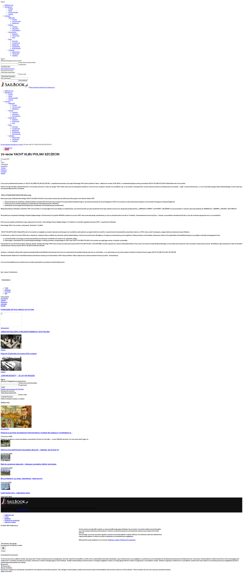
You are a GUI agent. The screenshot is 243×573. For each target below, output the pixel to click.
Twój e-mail (22, 74)
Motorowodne (13, 12)
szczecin (7, 292)
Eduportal (11, 17)
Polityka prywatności (12, 520)
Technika (11, 50)
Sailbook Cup (9, 5)
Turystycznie (16, 21)
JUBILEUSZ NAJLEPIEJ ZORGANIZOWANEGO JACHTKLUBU (25, 332)
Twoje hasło (22, 64)
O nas (7, 517)
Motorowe (15, 36)
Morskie (15, 41)
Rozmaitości (16, 30)
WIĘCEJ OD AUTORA (26, 310)
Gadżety (15, 55)
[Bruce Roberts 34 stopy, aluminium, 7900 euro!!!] (5, 475)
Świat (10, 10)
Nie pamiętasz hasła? (8, 69)
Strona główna (5, 144)
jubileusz (8, 290)
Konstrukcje (12, 32)
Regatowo (15, 23)
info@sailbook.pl (22, 510)
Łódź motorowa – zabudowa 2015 (15, 493)
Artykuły (7, 16)
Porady (14, 19)
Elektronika (16, 52)
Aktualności (8, 7)
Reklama (8, 518)
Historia (15, 27)
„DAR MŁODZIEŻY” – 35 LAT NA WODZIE (18, 376)
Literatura (15, 28)
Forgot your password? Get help (12, 389)
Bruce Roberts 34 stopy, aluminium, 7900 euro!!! (22, 478)
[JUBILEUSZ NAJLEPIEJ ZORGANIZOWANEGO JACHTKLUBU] (11, 326)
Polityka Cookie (10, 522)
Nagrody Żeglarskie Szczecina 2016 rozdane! (19, 354)
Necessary (6, 566)
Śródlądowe (16, 46)
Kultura (10, 25)
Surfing (10, 14)
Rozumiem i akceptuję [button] (9, 543)
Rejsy (10, 39)
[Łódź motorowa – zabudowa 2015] (5, 489)
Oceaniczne (16, 43)
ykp (6, 293)
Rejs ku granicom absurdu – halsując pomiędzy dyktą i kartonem (28, 464)
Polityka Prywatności (127, 540)
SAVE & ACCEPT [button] (6, 571)
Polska (10, 8)
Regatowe (15, 45)
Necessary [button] (4, 564)
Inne (13, 37)
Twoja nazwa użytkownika (27, 62)
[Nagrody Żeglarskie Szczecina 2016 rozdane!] (11, 348)
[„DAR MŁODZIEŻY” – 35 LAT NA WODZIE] (11, 370)
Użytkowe (15, 54)
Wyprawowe (16, 48)
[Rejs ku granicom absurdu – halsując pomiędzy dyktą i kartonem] (5, 460)
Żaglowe (15, 34)
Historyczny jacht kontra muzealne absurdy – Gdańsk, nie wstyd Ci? (30, 450)
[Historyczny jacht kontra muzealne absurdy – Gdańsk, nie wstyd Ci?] (5, 446)
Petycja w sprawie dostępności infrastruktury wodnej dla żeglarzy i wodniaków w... (36, 433)
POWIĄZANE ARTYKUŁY (10, 310)
